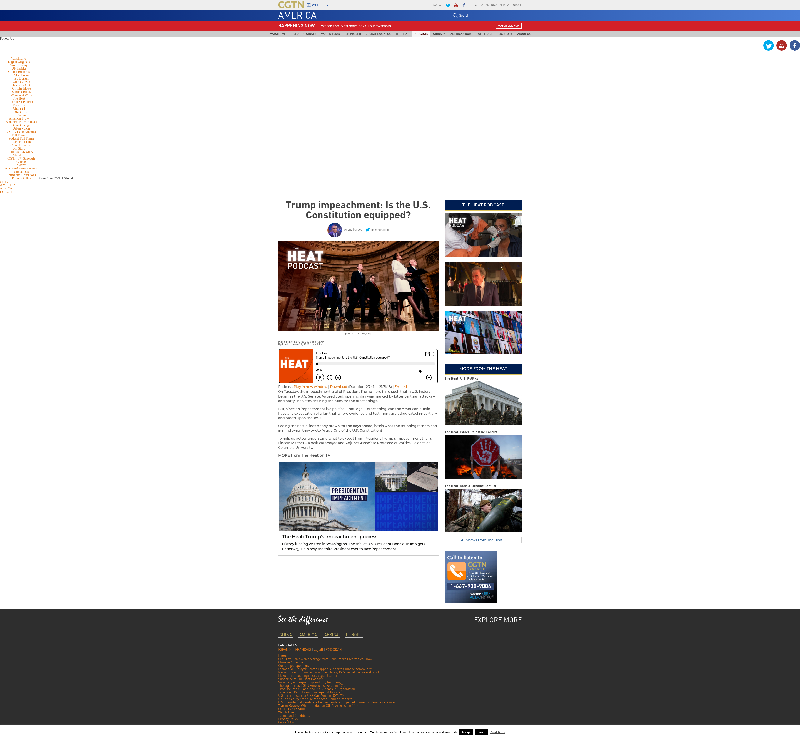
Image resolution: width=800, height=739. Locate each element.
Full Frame (484, 34)
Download (338, 387)
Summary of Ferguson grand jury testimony (309, 682)
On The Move (21, 88)
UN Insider (353, 34)
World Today (330, 34)
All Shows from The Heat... (483, 540)
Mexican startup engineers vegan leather (308, 675)
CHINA (479, 4)
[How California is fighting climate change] (483, 332)
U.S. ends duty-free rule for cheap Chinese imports (315, 699)
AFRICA (504, 4)
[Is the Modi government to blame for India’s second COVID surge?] (483, 235)
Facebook (464, 4)
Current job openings (293, 665)
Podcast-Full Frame (21, 138)
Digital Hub (21, 111)
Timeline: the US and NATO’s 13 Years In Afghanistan (316, 689)
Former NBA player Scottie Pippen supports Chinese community (325, 669)
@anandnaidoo (380, 229)
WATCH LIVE (321, 5)
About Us (524, 34)
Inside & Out (21, 85)
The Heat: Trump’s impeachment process (330, 537)
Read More (497, 732)
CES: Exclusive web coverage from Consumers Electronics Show (325, 659)
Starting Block (21, 91)
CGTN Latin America (21, 131)
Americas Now (460, 34)
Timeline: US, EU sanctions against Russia (309, 692)
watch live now (508, 25)
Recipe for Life (21, 141)
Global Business (378, 34)
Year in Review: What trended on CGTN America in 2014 (318, 705)
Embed (401, 387)
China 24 (439, 34)
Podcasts (421, 34)
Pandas (21, 115)
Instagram (755, 45)
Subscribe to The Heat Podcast (300, 679)
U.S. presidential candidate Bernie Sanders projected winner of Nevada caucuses (337, 702)
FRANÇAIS (303, 649)
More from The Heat (483, 368)
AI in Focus (21, 75)
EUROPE (516, 4)
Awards (21, 165)
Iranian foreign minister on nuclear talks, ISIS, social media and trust (328, 672)
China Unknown (21, 145)
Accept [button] (466, 732)
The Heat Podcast (21, 101)
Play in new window (310, 387)
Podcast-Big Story (21, 151)
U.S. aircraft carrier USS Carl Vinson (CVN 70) (311, 695)
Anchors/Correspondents (21, 168)
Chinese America (290, 662)
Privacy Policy (21, 178)
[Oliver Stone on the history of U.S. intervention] (483, 284)
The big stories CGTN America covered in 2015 (311, 685)
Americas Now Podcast (21, 121)
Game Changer (21, 125)
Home (282, 655)
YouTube (455, 4)
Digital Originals (303, 34)
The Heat (402, 34)
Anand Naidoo (353, 229)
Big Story (505, 34)
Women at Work (21, 95)
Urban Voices (21, 128)
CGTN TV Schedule (21, 158)
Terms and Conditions (21, 175)
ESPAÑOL (285, 649)
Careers (21, 161)
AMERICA (491, 4)
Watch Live (277, 34)
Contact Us (21, 171)
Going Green (21, 81)
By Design (21, 78)
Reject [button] (481, 732)
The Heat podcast (483, 204)
